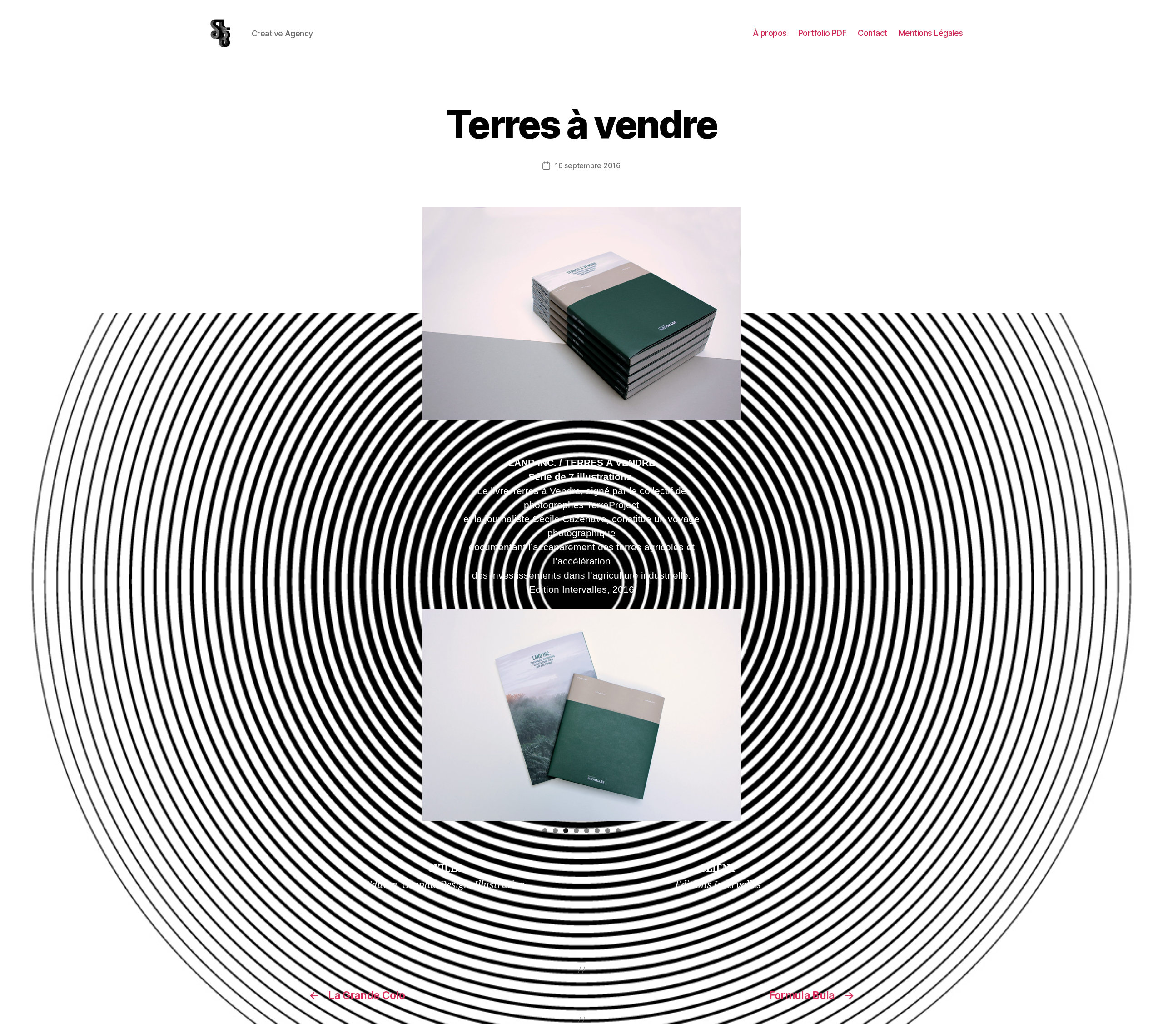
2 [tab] (555, 830)
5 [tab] (586, 830)
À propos (770, 33)
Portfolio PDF (822, 33)
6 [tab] (597, 830)
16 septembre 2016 (587, 165)
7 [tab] (607, 830)
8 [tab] (618, 830)
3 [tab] (565, 830)
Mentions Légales (931, 33)
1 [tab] (544, 830)
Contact (872, 33)
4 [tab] (576, 830)
